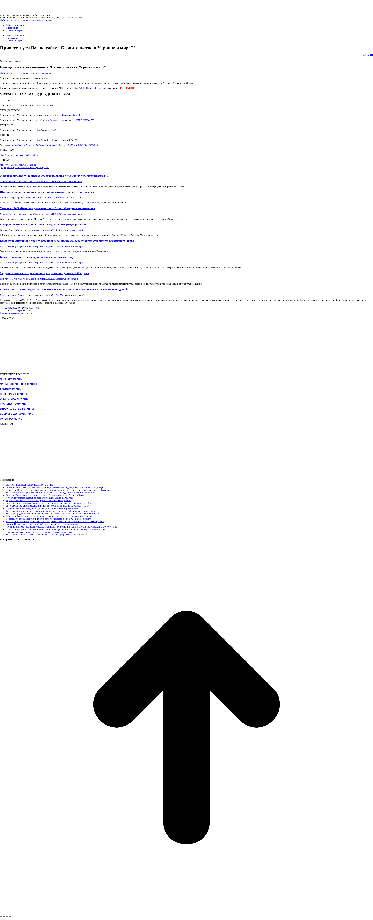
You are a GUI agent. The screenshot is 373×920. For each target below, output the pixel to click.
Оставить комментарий (70, 181)
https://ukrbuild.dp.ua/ (45, 130)
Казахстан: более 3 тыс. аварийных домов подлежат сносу (37, 257)
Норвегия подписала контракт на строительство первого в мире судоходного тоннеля (48, 519)
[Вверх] (186, 913)
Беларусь (4, 230)
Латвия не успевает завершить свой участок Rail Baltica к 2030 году (39, 498)
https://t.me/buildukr (44, 105)
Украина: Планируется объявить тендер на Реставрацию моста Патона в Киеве (45, 495)
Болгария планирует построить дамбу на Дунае (29, 484)
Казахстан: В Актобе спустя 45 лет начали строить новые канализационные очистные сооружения (55, 521)
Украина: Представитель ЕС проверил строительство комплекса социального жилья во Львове (53, 513)
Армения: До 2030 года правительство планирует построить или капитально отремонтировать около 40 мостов (61, 526)
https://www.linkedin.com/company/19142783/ (57, 140)
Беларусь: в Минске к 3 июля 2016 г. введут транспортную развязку (43, 224)
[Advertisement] (53, 6)
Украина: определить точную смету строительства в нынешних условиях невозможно (54, 175)
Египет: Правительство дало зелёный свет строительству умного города (42, 524)
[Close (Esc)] (1, 916)
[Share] (4, 916)
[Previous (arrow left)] (1, 919)
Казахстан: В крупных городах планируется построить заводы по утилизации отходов (49, 516)
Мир (2, 279)
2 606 (8, 307)
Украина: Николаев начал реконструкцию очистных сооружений (38, 500)
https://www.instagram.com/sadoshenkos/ (19, 155)
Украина (4, 181)
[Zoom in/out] (10, 916)
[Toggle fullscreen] (7, 916)
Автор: (28, 181)
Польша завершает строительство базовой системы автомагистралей (40, 532)
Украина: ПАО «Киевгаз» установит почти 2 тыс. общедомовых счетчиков (47, 208)
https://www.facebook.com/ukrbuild (63, 115)
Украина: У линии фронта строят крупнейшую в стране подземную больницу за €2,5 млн (50, 492)
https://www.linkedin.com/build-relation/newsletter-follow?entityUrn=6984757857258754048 (55, 145)
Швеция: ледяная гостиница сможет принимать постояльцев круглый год (47, 191)
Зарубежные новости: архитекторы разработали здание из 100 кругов (44, 273)
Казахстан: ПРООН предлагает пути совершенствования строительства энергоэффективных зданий (63, 289)
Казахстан (5, 246)
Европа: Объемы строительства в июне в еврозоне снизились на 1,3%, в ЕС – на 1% (48, 505)
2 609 (24, 307)
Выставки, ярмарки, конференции (17, 313)
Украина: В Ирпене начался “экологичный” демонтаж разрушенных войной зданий (47, 534)
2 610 (29, 307)
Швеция (4, 197)
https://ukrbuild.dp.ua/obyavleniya (89, 88)
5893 (36, 307)
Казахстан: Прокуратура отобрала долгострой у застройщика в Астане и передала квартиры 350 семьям (57, 490)
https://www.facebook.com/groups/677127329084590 (69, 120)
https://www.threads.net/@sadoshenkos (18, 165)
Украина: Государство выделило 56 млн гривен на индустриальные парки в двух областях (51, 503)
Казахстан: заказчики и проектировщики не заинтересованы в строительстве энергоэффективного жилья (67, 240)
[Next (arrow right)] (4, 919)
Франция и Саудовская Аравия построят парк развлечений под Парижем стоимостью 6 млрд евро (54, 487)
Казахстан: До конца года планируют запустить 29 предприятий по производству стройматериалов (55, 529)
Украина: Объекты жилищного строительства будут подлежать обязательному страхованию (51, 511)
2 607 (13, 307)
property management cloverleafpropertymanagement (24, 167)
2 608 (19, 307)
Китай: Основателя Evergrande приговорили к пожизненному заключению (43, 508)
